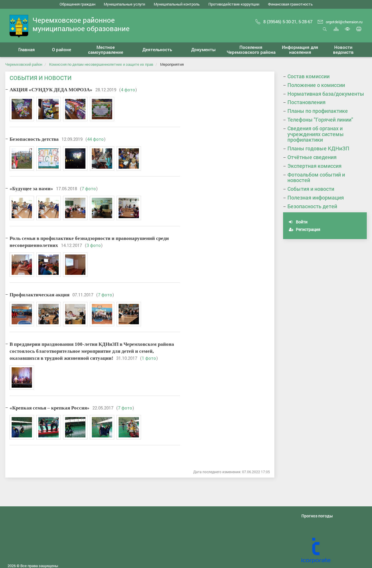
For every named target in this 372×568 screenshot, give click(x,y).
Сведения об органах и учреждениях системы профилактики (315, 134)
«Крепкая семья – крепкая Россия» (50, 408)
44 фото (95, 139)
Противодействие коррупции (233, 4)
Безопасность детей (312, 206)
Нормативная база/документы (325, 93)
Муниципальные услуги (124, 4)
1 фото (149, 358)
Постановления (306, 102)
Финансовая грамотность (290, 4)
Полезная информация (315, 197)
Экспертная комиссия (314, 165)
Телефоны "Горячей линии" (320, 119)
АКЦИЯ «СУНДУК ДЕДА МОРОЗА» (51, 89)
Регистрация (307, 229)
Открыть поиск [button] (324, 32)
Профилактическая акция (39, 295)
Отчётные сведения (312, 157)
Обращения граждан (77, 4)
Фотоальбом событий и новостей (316, 177)
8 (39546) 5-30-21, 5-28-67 (287, 21)
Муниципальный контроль (177, 4)
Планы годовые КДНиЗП (318, 148)
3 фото (94, 245)
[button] (61, 49)
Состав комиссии (308, 76)
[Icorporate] (334, 550)
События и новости (310, 188)
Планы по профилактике (317, 110)
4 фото (128, 89)
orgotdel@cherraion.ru (344, 21)
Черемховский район (23, 64)
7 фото (89, 188)
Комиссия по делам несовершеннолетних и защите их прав (101, 64)
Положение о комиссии (316, 84)
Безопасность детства (34, 139)
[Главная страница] (19, 26)
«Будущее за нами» (31, 188)
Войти (301, 222)
